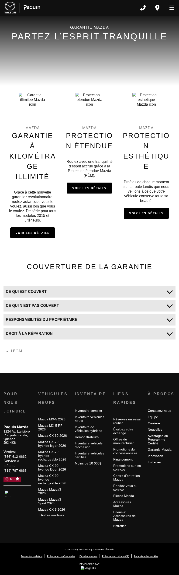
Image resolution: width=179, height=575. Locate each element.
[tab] (89, 292)
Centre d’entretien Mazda (126, 477)
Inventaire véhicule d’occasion (89, 445)
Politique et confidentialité (61, 556)
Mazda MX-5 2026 (51, 419)
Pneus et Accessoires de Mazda (124, 515)
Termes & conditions (31, 556)
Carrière (154, 423)
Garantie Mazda (160, 449)
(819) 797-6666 (15, 470)
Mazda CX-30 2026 (52, 435)
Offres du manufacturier (123, 441)
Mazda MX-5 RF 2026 (50, 427)
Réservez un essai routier (127, 421)
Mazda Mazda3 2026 (49, 491)
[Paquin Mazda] (22, 8)
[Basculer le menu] (170, 7)
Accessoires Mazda (122, 504)
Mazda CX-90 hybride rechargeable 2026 (52, 479)
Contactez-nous (159, 410)
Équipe (153, 417)
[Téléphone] (143, 7)
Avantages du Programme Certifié (158, 439)
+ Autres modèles (51, 515)
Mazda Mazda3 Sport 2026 (49, 501)
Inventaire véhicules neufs (89, 419)
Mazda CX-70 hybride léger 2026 (52, 443)
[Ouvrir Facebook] (7, 494)
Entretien (120, 526)
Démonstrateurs (87, 437)
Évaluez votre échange (123, 431)
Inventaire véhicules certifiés (89, 455)
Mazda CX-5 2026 (51, 509)
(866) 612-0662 (15, 456)
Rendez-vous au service (125, 487)
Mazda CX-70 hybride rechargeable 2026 (52, 455)
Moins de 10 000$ (88, 463)
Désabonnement (88, 556)
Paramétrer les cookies (146, 556)
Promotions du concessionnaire (125, 451)
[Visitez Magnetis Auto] (89, 568)
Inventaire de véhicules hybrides (88, 429)
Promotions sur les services (127, 467)
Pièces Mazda (123, 496)
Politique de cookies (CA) (115, 556)
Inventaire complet (88, 410)
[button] (32, 232)
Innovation (155, 456)
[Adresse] (157, 7)
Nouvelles (155, 429)
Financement (123, 459)
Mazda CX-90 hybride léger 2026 (52, 467)
